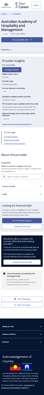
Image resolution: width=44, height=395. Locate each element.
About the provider (11, 140)
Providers (17, 14)
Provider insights (11, 137)
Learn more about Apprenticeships (17, 124)
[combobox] (24, 176)
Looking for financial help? (14, 143)
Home (3, 14)
